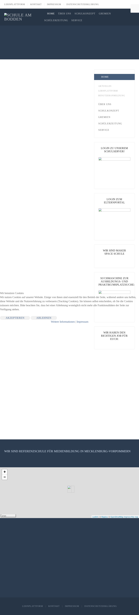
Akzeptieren (15, 317)
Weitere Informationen (63, 321)
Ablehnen (43, 317)
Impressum (82, 321)
